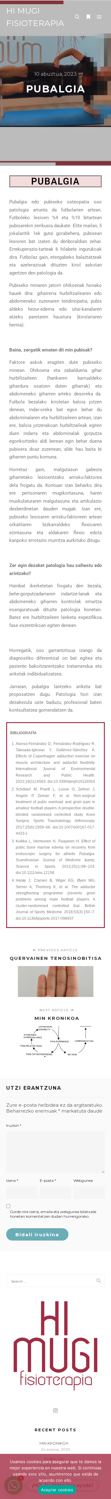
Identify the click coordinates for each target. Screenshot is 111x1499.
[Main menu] (99, 17)
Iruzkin (13, 1125)
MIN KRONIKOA (53, 1443)
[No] (103, 1476)
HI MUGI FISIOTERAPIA (35, 17)
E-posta (48, 1180)
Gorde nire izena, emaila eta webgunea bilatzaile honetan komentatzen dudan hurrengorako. (53, 1214)
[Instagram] (55, 1411)
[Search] (77, 17)
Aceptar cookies (57, 1489)
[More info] (88, 17)
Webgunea (83, 1180)
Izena (12, 1180)
